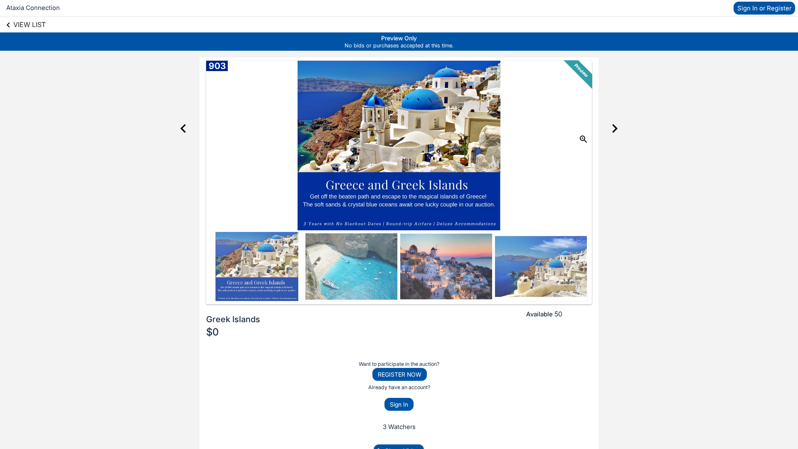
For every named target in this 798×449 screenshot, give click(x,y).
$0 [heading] (212, 332)
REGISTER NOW (399, 374)
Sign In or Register (764, 8)
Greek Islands (233, 319)
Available (539, 314)
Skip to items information (438, 36)
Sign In (399, 404)
